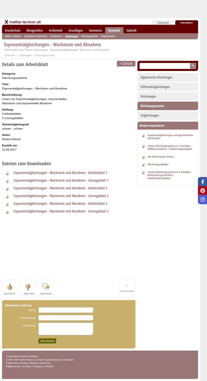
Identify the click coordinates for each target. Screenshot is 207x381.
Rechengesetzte (89, 36)
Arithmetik (55, 30)
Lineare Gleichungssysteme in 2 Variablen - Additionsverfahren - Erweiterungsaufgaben (169, 147)
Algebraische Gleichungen (156, 77)
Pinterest (49, 366)
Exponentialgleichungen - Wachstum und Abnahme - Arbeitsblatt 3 (60, 203)
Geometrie (95, 30)
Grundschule (12, 30)
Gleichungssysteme (152, 106)
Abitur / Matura (13, 36)
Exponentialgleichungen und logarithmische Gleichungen (170, 136)
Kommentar (29, 325)
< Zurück (126, 63)
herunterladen (7, 173)
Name (32, 310)
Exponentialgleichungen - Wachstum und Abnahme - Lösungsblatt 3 (61, 211)
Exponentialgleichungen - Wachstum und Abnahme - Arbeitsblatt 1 (60, 172)
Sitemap (34, 363)
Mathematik (163, 22)
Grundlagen (76, 30)
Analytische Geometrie (35, 36)
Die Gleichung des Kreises (161, 156)
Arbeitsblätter (187, 22)
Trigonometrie (108, 36)
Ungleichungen (149, 115)
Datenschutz (12, 363)
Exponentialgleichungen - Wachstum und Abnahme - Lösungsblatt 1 (61, 180)
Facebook (26, 366)
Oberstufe (114, 30)
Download (143, 135)
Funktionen (56, 36)
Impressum (45, 363)
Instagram (38, 366)
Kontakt (24, 363)
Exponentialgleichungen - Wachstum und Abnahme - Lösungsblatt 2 (61, 195)
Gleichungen (71, 36)
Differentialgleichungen (155, 87)
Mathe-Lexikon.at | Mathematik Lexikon (23, 22)
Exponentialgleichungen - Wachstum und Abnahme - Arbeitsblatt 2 (60, 188)
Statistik (131, 30)
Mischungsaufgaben (158, 164)
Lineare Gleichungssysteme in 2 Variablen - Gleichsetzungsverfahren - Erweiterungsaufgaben (169, 175)
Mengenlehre (34, 30)
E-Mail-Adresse (27, 318)
